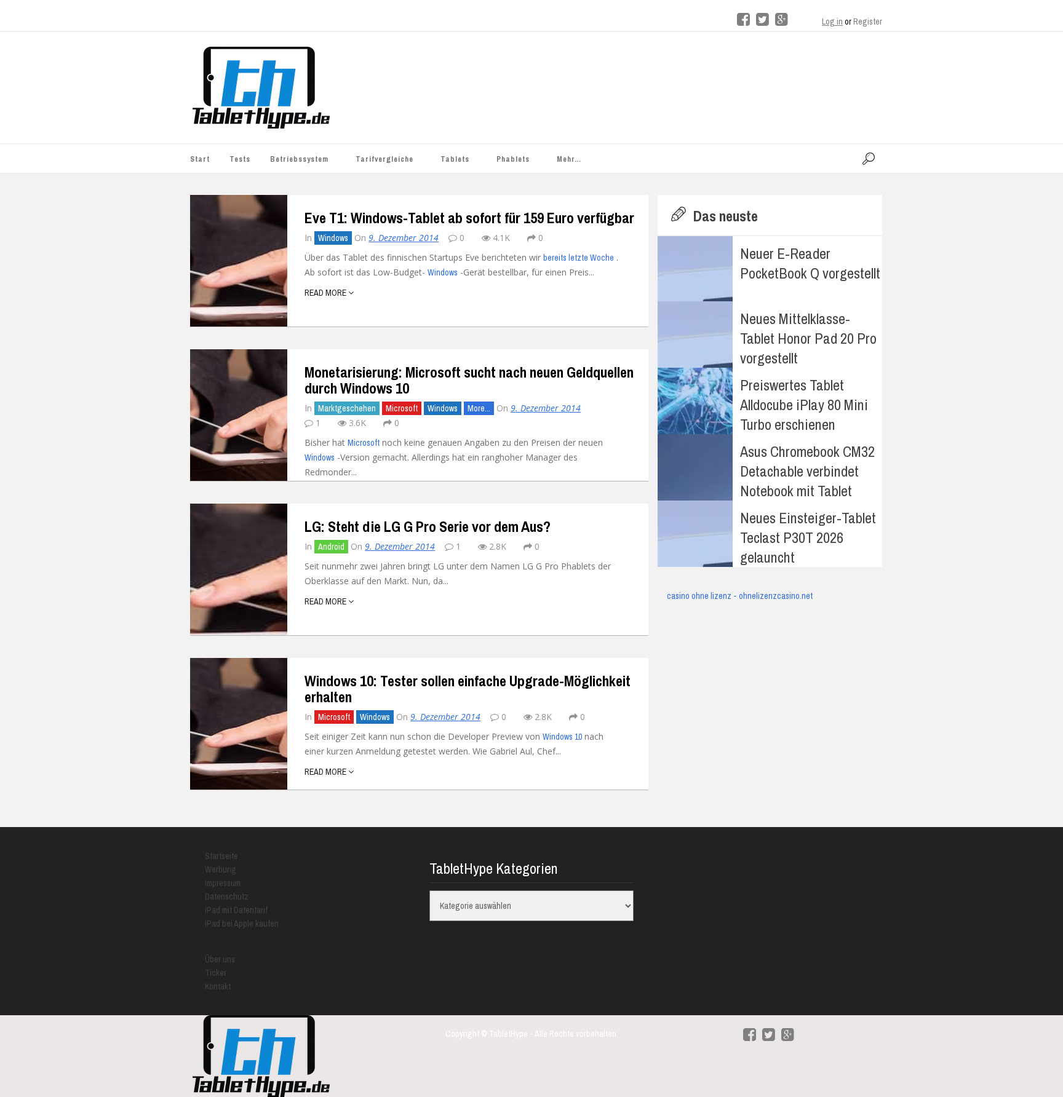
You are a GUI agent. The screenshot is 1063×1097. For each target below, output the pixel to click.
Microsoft (402, 408)
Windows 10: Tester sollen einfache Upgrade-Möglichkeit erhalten (468, 689)
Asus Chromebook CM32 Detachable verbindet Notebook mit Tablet (807, 471)
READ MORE (326, 292)
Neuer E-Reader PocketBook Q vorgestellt (810, 263)
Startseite (221, 855)
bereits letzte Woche (578, 257)
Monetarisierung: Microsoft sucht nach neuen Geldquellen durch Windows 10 (469, 380)
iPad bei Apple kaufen (242, 923)
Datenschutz (227, 896)
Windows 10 (562, 736)
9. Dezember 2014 (403, 238)
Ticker (215, 972)
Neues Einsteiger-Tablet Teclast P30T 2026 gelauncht (808, 537)
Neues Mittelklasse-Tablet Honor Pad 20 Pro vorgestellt (808, 338)
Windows (333, 238)
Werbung (220, 869)
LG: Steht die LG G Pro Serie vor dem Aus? (428, 526)
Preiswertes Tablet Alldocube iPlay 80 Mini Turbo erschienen (804, 404)
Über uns (220, 959)
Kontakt (218, 986)
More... (479, 408)
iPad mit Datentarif (236, 910)
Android (331, 546)
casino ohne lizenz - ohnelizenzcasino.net (740, 595)
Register (867, 21)
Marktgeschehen (347, 408)
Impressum (223, 883)
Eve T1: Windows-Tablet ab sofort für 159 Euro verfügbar (469, 218)
